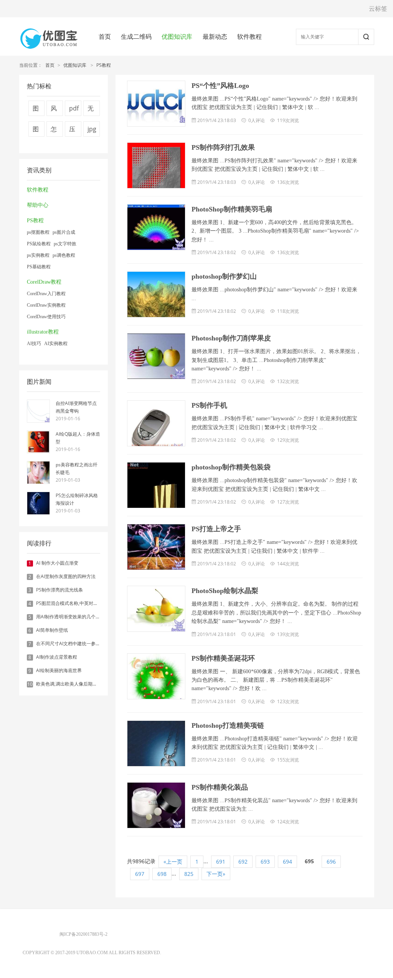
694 (287, 861)
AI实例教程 (56, 343)
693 (265, 861)
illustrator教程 (43, 332)
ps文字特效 (65, 243)
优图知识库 (177, 36)
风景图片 (54, 110)
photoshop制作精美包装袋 (231, 467)
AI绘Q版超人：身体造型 (78, 438)
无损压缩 (91, 110)
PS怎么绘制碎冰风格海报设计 (77, 499)
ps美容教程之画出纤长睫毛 (76, 468)
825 (188, 873)
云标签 (378, 8)
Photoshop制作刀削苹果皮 (231, 338)
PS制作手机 (209, 405)
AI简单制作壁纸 (52, 630)
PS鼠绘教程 (39, 243)
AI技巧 (34, 343)
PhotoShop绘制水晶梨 (225, 591)
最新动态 (215, 36)
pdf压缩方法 (74, 110)
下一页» (215, 873)
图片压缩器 (36, 131)
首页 (105, 36)
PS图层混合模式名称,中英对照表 (69, 603)
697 (139, 873)
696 (331, 861)
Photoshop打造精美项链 (228, 725)
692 (243, 861)
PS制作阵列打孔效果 (223, 147)
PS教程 (103, 65)
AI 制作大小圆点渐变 (57, 563)
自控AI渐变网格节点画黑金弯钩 (76, 407)
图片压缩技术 (36, 110)
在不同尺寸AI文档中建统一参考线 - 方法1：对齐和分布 (92, 643)
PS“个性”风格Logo (220, 85)
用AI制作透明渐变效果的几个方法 (70, 616)
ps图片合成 (64, 232)
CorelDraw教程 (44, 282)
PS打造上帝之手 (216, 529)
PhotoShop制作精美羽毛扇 (232, 209)
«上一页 (172, 861)
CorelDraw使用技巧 (46, 316)
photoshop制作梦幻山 (224, 276)
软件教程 (249, 36)
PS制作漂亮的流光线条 (59, 589)
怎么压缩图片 (54, 131)
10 (30, 684)
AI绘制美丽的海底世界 (59, 670)
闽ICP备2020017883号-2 (83, 934)
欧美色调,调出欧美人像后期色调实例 (73, 684)
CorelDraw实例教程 (46, 305)
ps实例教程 (38, 255)
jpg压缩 (92, 131)
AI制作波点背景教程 (56, 657)
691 (220, 861)
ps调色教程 (64, 255)
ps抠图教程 (38, 232)
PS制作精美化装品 (220, 787)
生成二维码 (136, 36)
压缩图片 (72, 131)
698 (162, 873)
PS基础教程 (39, 266)
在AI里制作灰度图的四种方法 (66, 576)
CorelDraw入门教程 (46, 293)
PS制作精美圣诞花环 (223, 658)
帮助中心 (37, 205)
